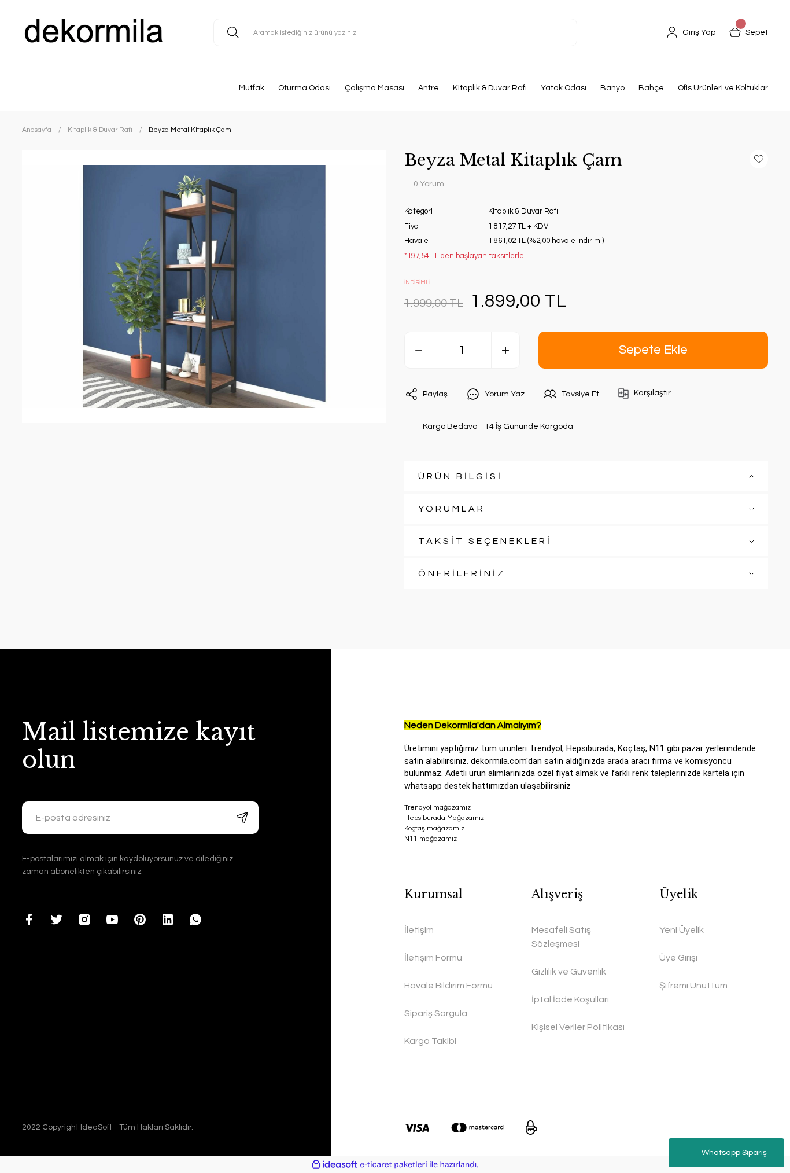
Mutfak (251, 88)
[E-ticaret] (393, 1164)
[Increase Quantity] (505, 350)
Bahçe (651, 88)
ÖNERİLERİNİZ (461, 573)
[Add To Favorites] (759, 159)
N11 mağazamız (430, 839)
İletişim (419, 930)
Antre (428, 88)
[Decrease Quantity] (419, 350)
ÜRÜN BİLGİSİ (460, 476)
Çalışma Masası (374, 88)
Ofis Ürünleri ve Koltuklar (723, 88)
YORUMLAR (451, 508)
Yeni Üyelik (681, 930)
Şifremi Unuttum (693, 985)
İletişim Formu (433, 957)
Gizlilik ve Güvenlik (568, 971)
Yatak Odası (563, 88)
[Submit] (242, 817)
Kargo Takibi (430, 1041)
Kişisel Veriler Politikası (578, 1027)
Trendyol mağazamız (437, 807)
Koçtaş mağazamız (434, 828)
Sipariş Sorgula (435, 1013)
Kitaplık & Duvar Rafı (490, 88)
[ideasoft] (334, 1164)
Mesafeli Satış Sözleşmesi (561, 936)
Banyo (612, 88)
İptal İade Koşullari (570, 999)
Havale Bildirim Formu (448, 985)
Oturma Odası (304, 88)
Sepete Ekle (653, 349)
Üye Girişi (678, 957)
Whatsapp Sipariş (734, 1153)
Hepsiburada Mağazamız (444, 818)
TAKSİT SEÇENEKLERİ (485, 541)
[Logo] (94, 32)
